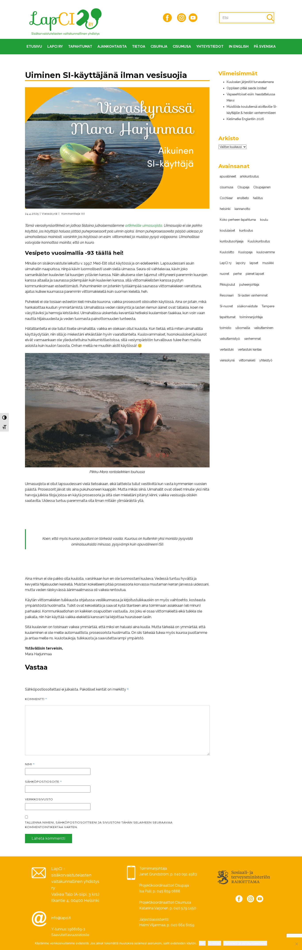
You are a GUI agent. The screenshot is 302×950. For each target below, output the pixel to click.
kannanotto (242, 209)
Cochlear (226, 198)
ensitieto (243, 198)
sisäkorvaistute (247, 306)
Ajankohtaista (112, 46)
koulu (264, 219)
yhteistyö (265, 360)
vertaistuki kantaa (250, 349)
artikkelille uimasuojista (143, 225)
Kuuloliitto (227, 252)
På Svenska (265, 46)
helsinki (225, 209)
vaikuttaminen (263, 328)
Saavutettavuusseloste (70, 935)
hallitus (258, 198)
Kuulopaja (245, 252)
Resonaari (227, 295)
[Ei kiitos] (296, 944)
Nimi (30, 764)
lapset (254, 263)
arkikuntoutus (249, 176)
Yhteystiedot (210, 46)
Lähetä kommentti (48, 838)
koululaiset (227, 230)
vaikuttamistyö (230, 338)
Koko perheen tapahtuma (238, 219)
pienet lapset (255, 274)
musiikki (268, 263)
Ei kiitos (214, 943)
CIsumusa (182, 46)
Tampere (268, 306)
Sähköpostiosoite (43, 782)
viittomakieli (247, 360)
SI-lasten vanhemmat (253, 295)
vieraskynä (227, 360)
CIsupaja (159, 46)
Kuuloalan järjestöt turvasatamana (250, 82)
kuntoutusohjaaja (231, 241)
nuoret (224, 274)
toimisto (225, 328)
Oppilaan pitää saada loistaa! (247, 88)
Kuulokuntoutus (259, 241)
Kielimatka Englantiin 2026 (245, 119)
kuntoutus (246, 230)
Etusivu (34, 46)
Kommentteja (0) (73, 213)
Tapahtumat (80, 46)
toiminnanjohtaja (251, 317)
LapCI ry (55, 46)
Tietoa (138, 46)
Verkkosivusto (39, 799)
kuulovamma (265, 252)
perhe (237, 274)
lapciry (241, 263)
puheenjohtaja (249, 284)
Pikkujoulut (227, 284)
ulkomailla (242, 328)
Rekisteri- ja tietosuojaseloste (245, 943)
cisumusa (226, 187)
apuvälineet (228, 176)
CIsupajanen (262, 187)
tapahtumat (227, 317)
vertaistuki (227, 349)
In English (238, 46)
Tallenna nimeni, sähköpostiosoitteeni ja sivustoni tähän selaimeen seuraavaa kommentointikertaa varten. (98, 825)
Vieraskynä (49, 213)
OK (202, 943)
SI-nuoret (226, 306)
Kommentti (36, 699)
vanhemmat (252, 338)
